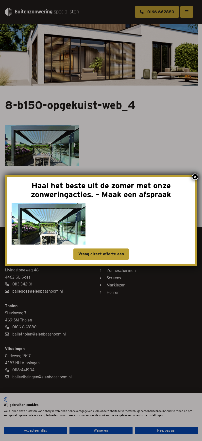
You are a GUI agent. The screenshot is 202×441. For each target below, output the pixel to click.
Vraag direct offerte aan (101, 254)
